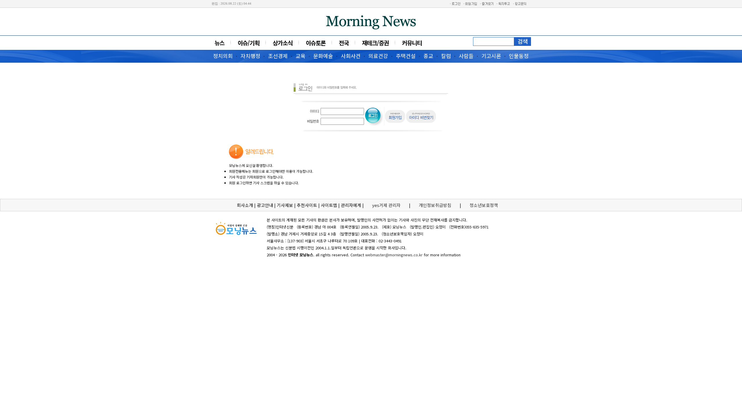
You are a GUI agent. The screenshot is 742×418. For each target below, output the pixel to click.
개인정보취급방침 (435, 205)
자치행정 (250, 56)
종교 (428, 56)
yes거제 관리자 (387, 205)
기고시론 (491, 56)
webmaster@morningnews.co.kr (394, 254)
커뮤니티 (412, 43)
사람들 (466, 56)
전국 (344, 43)
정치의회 (223, 56)
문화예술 (323, 56)
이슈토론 (315, 43)
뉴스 (219, 43)
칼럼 (446, 56)
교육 (300, 56)
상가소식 (282, 43)
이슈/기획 (248, 43)
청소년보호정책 (484, 205)
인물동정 (519, 56)
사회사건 (351, 56)
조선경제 (278, 56)
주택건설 (406, 56)
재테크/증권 (375, 43)
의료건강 (378, 56)
